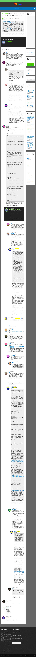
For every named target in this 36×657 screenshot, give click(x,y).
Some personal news (30, 181)
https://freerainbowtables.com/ (19, 571)
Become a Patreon (31, 52)
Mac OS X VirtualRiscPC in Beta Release (30, 96)
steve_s (10, 105)
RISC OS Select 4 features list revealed (30, 101)
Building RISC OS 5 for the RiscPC (30, 91)
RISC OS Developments (11, 22)
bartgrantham (13, 355)
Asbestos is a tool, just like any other (30, 125)
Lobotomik (14, 509)
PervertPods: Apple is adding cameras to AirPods (30, 137)
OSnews (2, 655)
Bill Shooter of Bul (12, 318)
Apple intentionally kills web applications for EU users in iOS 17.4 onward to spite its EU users (30, 163)
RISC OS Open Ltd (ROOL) (6, 21)
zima (13, 588)
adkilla (10, 335)
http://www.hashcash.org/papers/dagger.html (18, 490)
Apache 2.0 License (8, 28)
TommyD (7, 607)
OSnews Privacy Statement (5, 631)
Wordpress (9, 638)
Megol (13, 362)
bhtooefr (7, 52)
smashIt (7, 125)
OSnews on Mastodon (16, 634)
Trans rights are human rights (17, 638)
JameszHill (12, 233)
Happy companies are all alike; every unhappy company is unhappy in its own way (30, 130)
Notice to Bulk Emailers (17, 635)
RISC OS (6, 13)
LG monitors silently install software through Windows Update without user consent (30, 144)
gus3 (7, 61)
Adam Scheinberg (31, 655)
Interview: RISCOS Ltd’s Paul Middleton (30, 106)
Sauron (10, 343)
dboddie (8, 18)
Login (28, 73)
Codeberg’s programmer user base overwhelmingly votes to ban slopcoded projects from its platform (30, 118)
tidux (11, 223)
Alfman (13, 248)
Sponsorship (15, 632)
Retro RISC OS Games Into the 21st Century (30, 86)
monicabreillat (11, 329)
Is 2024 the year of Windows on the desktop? (30, 157)
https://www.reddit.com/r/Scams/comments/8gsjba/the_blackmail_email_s (20, 331)
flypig (9, 83)
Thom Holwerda (9, 41)
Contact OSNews (16, 637)
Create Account (30, 72)
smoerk (7, 617)
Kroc (9, 372)
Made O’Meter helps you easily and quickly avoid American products (30, 169)
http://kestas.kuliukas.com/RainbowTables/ (20, 572)
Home (4, 13)
